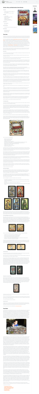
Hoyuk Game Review (6, 389)
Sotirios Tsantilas (20, 39)
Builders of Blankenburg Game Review (9, 387)
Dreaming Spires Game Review (8, 386)
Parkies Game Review (7, 390)
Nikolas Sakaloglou (16, 39)
